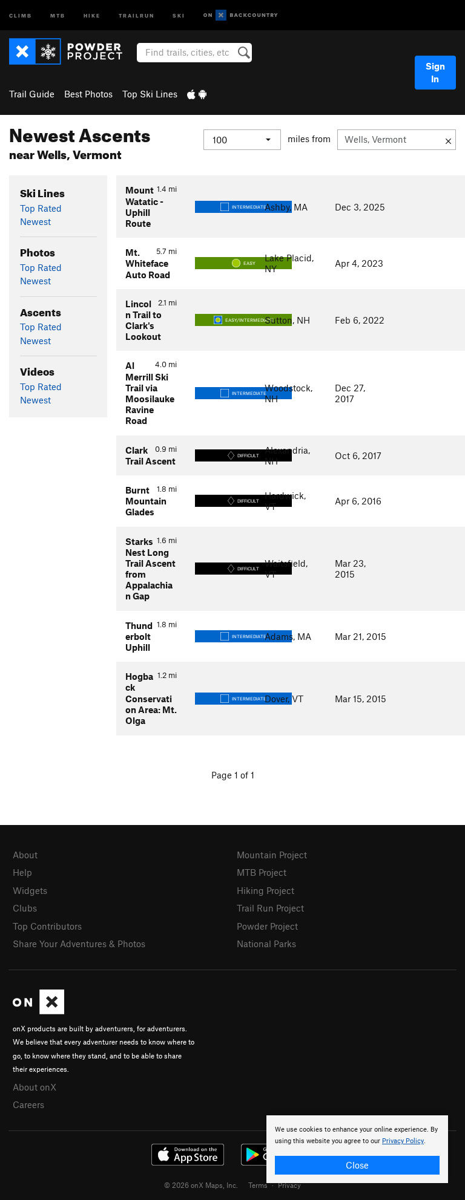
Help (22, 872)
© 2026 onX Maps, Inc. (201, 1185)
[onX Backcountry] (240, 15)
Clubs (25, 907)
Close (357, 1164)
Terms (258, 1185)
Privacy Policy (403, 1141)
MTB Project (261, 872)
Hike (92, 15)
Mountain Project (272, 854)
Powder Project (267, 926)
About (25, 854)
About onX (34, 1086)
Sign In (435, 72)
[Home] (71, 51)
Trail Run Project (270, 907)
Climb (20, 15)
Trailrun (136, 15)
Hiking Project (265, 890)
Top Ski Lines (149, 93)
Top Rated (41, 208)
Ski (179, 15)
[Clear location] (448, 139)
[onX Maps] (38, 1010)
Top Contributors (47, 926)
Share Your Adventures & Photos (79, 943)
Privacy (289, 1185)
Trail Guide (31, 93)
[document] (357, 1149)
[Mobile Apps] (196, 93)
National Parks (266, 943)
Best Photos (88, 93)
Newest (35, 221)
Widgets (30, 890)
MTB (57, 15)
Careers (28, 1104)
